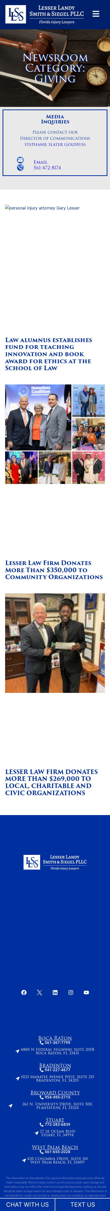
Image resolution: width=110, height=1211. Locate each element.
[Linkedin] (55, 992)
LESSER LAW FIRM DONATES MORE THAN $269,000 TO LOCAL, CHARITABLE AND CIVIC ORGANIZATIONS (51, 782)
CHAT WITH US (27, 1204)
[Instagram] (70, 992)
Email (40, 162)
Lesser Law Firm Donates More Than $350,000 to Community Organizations (54, 570)
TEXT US (82, 1204)
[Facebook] (23, 992)
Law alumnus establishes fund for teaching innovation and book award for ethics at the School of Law (48, 354)
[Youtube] (86, 992)
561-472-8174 (47, 167)
